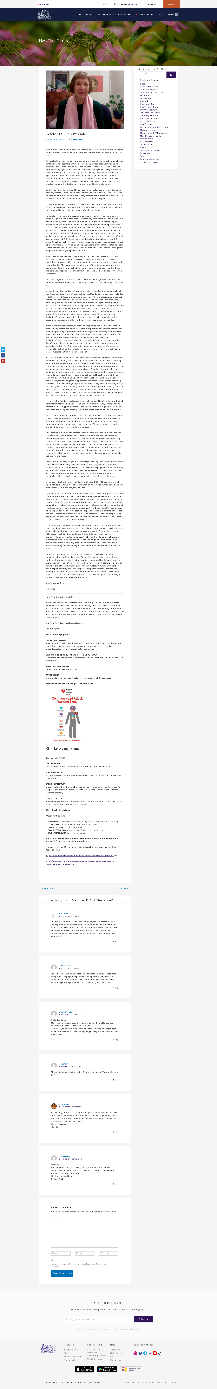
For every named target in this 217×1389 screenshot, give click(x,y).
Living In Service (147, 121)
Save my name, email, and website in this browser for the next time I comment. (80, 1265)
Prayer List (69, 1360)
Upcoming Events (96, 1356)
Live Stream (146, 14)
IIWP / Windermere (149, 110)
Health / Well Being (149, 107)
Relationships (146, 153)
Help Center (130, 4)
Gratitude (144, 101)
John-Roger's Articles (149, 116)
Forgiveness (145, 98)
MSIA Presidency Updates (151, 136)
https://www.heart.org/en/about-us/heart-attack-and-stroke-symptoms (80, 856)
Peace (143, 147)
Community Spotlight (150, 90)
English (44, 4)
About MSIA (85, 14)
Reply (115, 941)
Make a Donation (73, 1356)
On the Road (146, 144)
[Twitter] (3, 349)
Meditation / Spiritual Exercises (154, 127)
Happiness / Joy (147, 104)
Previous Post (46, 888)
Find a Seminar (95, 1359)
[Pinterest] (3, 361)
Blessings (144, 84)
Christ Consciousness (149, 87)
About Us (115, 1350)
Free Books (170, 1382)
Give (160, 14)
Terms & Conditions (152, 1382)
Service (143, 156)
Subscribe (144, 1319)
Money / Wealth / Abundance (153, 133)
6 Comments (51, 140)
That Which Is (71, 1350)
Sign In (171, 5)
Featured (63, 140)
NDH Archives (146, 142)
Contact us (115, 1360)
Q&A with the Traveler (150, 150)
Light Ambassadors (148, 119)
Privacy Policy (132, 1382)
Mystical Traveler (147, 139)
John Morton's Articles (150, 113)
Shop (153, 4)
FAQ (112, 1356)
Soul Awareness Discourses (95, 1351)
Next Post (124, 888)
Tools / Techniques (148, 162)
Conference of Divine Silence (153, 93)
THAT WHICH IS (105, 14)
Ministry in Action (147, 130)
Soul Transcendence (149, 159)
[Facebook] (3, 355)
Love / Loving (146, 124)
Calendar (124, 14)
